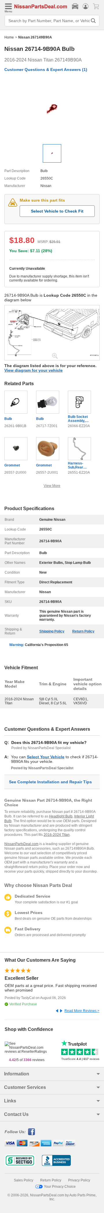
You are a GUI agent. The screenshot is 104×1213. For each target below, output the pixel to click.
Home (9, 37)
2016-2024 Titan (57, 835)
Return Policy (83, 631)
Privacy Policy (79, 1180)
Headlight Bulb (61, 816)
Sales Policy (23, 1180)
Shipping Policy (51, 631)
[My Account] (85, 6)
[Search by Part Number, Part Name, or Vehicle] (93, 20)
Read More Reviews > (81, 1011)
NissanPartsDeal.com (21, 844)
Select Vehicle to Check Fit (57, 211)
